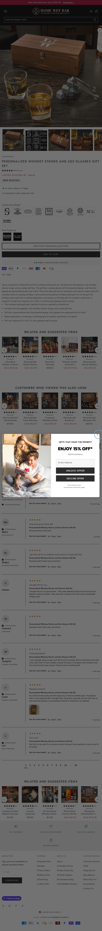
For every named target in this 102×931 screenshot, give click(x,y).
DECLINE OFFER (75, 478)
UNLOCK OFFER (75, 470)
